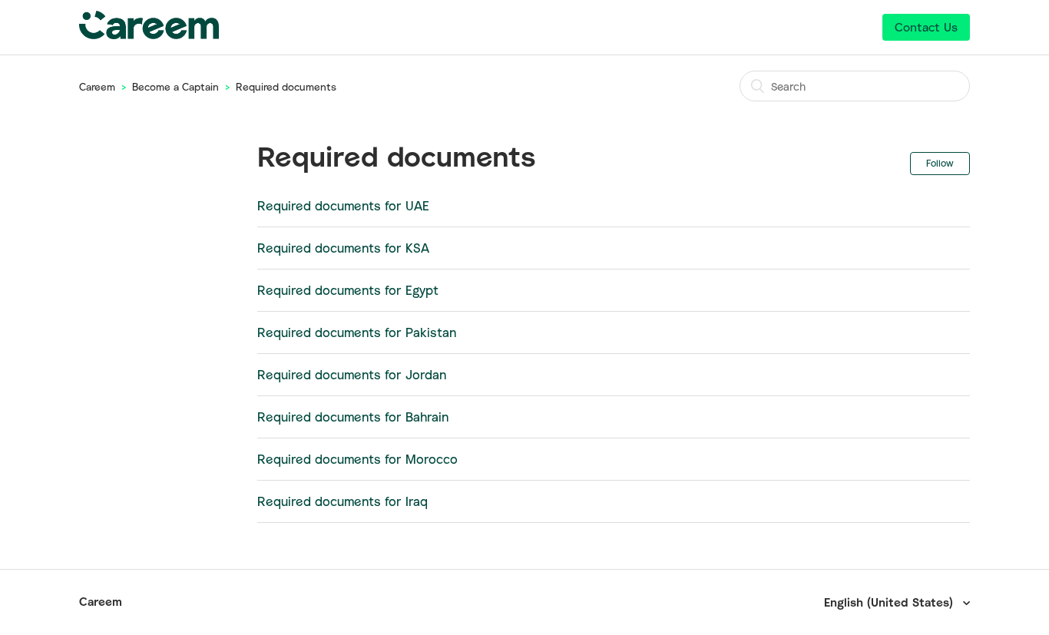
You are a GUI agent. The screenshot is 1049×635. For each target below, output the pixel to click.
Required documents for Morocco (357, 459)
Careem (97, 87)
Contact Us (926, 27)
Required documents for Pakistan (356, 332)
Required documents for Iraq (342, 501)
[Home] (149, 34)
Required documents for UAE (343, 205)
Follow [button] (940, 163)
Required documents (286, 87)
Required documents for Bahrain (352, 417)
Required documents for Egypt (347, 290)
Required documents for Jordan (351, 374)
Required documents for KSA (343, 248)
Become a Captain (175, 87)
